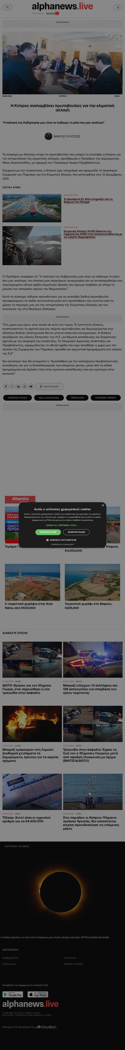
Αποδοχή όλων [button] (48, 532)
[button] (62, 525)
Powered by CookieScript (62, 544)
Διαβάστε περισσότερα (83, 520)
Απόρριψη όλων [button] (76, 532)
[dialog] (62, 525)
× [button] (103, 505)
